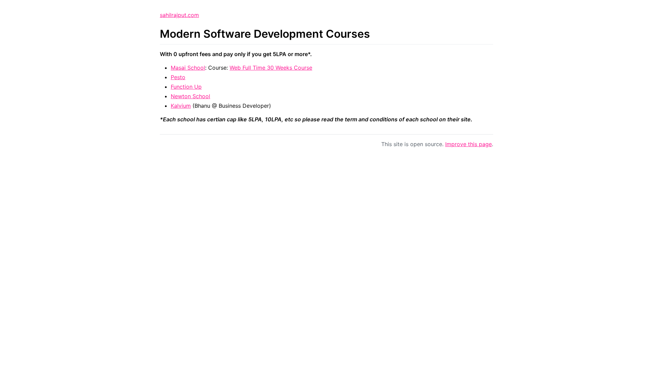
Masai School (188, 67)
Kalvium (181, 105)
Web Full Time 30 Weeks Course (271, 67)
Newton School (190, 96)
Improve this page (468, 144)
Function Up (186, 86)
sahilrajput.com (179, 15)
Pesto (178, 77)
